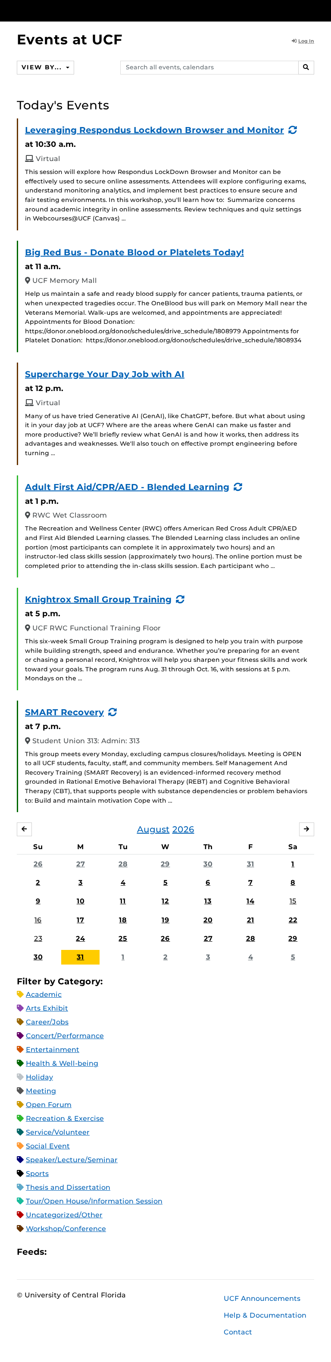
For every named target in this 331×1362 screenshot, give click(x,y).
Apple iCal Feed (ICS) (57, 1251)
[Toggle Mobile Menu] (312, 10)
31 (250, 864)
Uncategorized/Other (64, 1215)
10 (80, 901)
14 (250, 901)
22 (293, 920)
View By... (43, 67)
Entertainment (52, 1050)
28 (123, 864)
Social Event (48, 1146)
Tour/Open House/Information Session (94, 1201)
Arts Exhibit (47, 1008)
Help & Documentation (265, 1315)
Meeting (41, 1091)
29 (165, 864)
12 (165, 901)
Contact (238, 1332)
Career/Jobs (47, 1022)
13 (208, 901)
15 (293, 901)
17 (80, 920)
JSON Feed (116, 1251)
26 (38, 864)
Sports (37, 1174)
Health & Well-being (62, 1063)
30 (207, 864)
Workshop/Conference (66, 1229)
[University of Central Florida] (74, 10)
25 (123, 938)
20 (207, 920)
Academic (44, 994)
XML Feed (101, 1251)
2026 (183, 829)
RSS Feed (87, 1251)
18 (123, 920)
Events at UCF (69, 39)
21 (250, 920)
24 (80, 938)
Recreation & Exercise (65, 1118)
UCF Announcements (262, 1298)
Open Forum (49, 1105)
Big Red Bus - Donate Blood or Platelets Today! (134, 252)
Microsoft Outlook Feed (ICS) (72, 1251)
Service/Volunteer (58, 1132)
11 (123, 901)
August (153, 829)
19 (165, 920)
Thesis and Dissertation (68, 1187)
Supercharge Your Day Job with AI (104, 374)
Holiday (39, 1077)
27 (80, 864)
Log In (306, 41)
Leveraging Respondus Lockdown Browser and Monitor (154, 130)
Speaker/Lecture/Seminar (72, 1160)
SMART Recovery (64, 712)
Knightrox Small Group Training (98, 599)
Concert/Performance (65, 1036)
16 (37, 920)
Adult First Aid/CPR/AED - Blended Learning (127, 487)
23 (38, 938)
